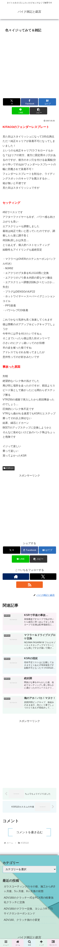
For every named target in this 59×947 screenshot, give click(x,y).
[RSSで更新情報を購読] (29, 584)
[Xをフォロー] (43, 576)
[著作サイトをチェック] (16, 576)
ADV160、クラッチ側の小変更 (22, 919)
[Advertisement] (29, 64)
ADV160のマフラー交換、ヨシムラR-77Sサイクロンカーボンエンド (28, 911)
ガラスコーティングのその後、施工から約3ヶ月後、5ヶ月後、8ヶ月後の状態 (29, 889)
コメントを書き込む (29, 832)
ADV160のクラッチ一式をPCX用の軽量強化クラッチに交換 (28, 900)
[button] (38, 110)
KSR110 (10, 468)
